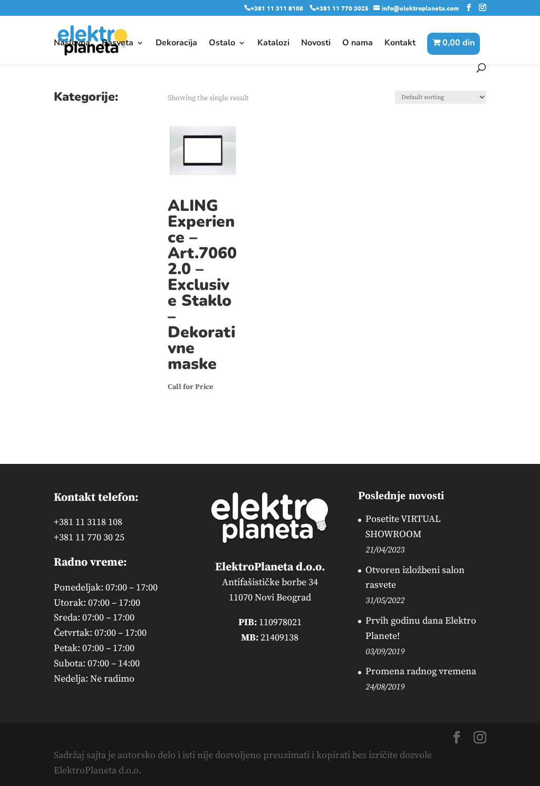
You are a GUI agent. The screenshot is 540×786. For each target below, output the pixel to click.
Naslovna (72, 43)
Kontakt (400, 43)
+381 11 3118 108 (88, 522)
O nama (357, 43)
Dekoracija (176, 43)
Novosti (316, 43)
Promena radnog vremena (420, 671)
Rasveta (117, 43)
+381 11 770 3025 (342, 8)
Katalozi (273, 43)
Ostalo (222, 43)
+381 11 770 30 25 (89, 537)
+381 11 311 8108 (276, 8)
